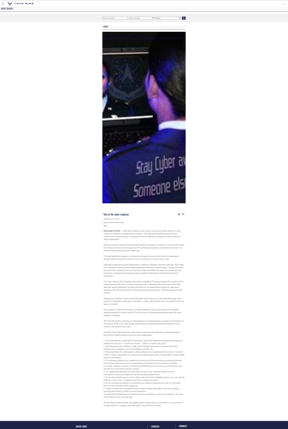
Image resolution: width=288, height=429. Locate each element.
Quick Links (81, 426)
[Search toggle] (284, 3)
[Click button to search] (184, 18)
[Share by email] (183, 214)
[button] (2, 3)
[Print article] (179, 214)
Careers (155, 426)
